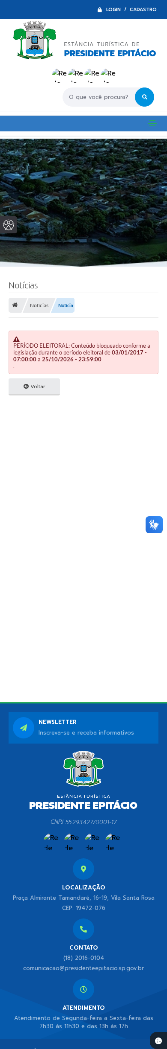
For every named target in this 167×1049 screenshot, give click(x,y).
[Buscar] (144, 97)
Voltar (37, 386)
